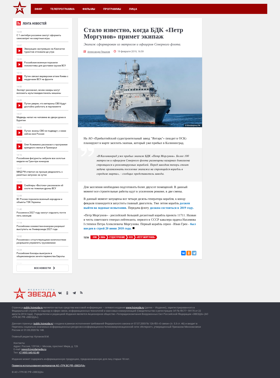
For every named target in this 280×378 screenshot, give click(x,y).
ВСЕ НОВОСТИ (42, 268)
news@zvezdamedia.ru (33, 349)
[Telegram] (194, 253)
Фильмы (88, 8)
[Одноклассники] (188, 253)
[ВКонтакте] (183, 253)
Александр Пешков (98, 51)
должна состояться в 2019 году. (172, 207)
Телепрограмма (62, 8)
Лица (133, 8)
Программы (112, 8)
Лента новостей (34, 23)
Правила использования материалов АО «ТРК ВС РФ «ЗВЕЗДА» (48, 365)
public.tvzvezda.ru (33, 307)
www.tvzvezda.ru (135, 307)
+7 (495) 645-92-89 (29, 352)
